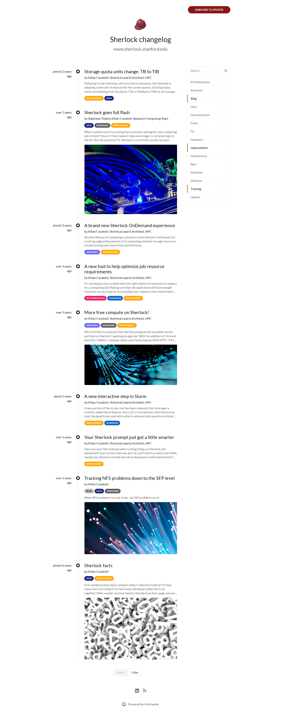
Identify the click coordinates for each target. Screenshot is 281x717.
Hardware (196, 139)
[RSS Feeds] (144, 690)
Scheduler (196, 172)
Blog (194, 98)
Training (196, 189)
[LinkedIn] (139, 690)
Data (193, 106)
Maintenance (198, 156)
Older (135, 672)
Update (195, 197)
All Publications (200, 82)
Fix (192, 131)
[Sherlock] (140, 25)
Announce (196, 90)
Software (196, 180)
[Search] (225, 71)
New (193, 164)
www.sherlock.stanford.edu (140, 49)
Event (194, 123)
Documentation (200, 115)
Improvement (199, 147)
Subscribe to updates (209, 9)
